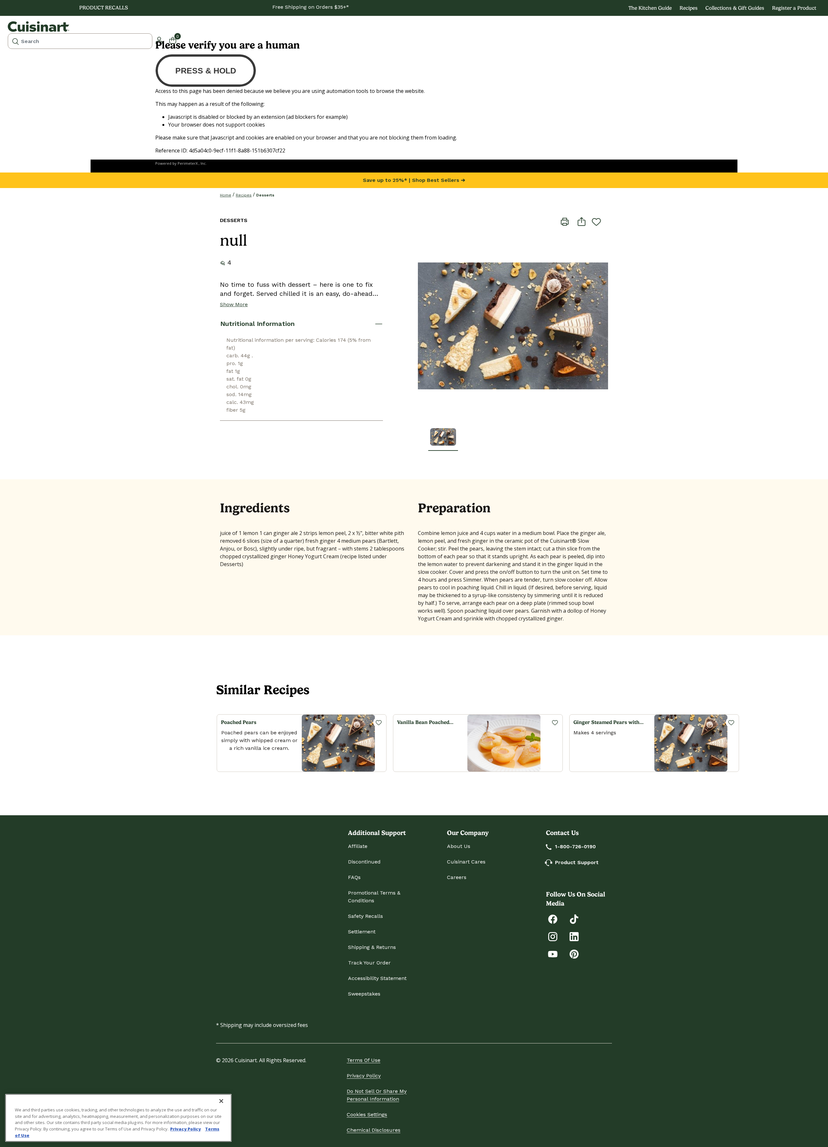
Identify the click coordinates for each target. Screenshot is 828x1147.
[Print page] (564, 221)
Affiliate (357, 846)
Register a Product (794, 8)
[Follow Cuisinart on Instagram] (552, 936)
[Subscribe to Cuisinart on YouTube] (552, 954)
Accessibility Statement (377, 978)
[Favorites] (378, 722)
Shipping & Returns (372, 947)
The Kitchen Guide (650, 8)
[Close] (221, 1101)
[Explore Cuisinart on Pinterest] (574, 954)
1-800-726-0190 (575, 846)
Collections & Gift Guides (734, 8)
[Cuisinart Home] (38, 26)
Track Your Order (369, 963)
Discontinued (364, 862)
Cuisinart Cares (466, 862)
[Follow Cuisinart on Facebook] (552, 919)
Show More (234, 304)
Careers (456, 877)
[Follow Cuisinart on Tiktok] (574, 919)
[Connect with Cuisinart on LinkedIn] (574, 936)
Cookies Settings (367, 1114)
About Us (458, 846)
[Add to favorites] (596, 222)
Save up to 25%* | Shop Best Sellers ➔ (414, 180)
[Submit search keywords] (15, 41)
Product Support (577, 862)
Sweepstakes (364, 994)
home (225, 195)
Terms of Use (363, 1060)
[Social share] (581, 221)
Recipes (689, 8)
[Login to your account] (159, 39)
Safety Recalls (365, 916)
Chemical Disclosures (373, 1130)
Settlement (362, 932)
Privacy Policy (364, 1076)
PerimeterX (188, 163)
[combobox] (80, 41)
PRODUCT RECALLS (103, 8)
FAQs (354, 877)
